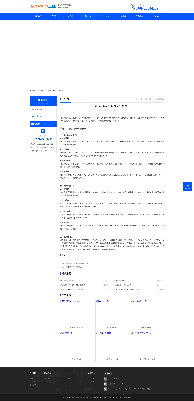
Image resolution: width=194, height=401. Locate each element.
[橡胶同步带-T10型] (112, 344)
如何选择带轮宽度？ (123, 281)
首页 (145, 99)
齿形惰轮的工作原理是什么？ (76, 267)
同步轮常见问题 (58, 90)
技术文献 (38, 110)
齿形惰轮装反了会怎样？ (124, 285)
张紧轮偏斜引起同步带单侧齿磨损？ (73, 285)
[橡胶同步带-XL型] (147, 312)
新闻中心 (88, 16)
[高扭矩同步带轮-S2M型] (76, 312)
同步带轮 (40, 90)
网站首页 (38, 16)
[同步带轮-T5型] (112, 312)
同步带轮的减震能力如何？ (70, 281)
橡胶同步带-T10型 (112, 359)
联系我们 (139, 16)
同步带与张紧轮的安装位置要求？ (127, 289)
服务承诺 (122, 16)
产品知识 (38, 116)
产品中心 (71, 16)
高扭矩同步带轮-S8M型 (147, 359)
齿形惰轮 (48, 90)
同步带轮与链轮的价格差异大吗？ (78, 263)
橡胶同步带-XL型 (147, 327)
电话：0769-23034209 (115, 384)
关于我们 (54, 16)
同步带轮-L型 (76, 359)
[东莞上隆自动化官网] (51, 6)
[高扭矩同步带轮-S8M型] (147, 344)
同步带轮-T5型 (112, 327)
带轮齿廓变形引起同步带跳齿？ (72, 289)
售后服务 (105, 16)
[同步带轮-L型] (76, 344)
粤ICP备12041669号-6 (123, 397)
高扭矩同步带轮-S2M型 (76, 327)
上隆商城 (156, 16)
